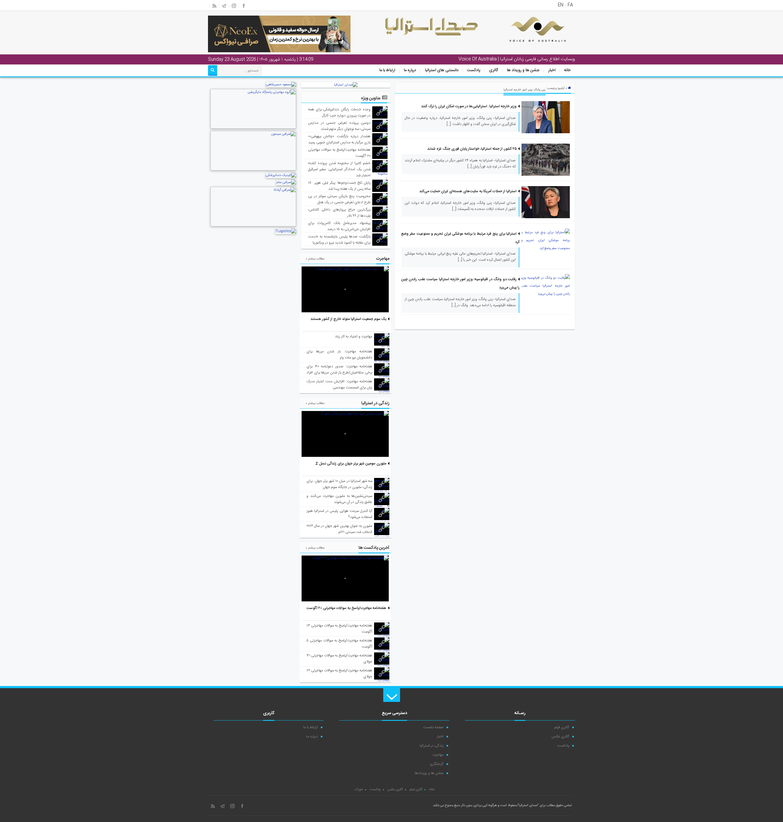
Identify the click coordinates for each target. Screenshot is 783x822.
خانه (567, 70)
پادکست (473, 70)
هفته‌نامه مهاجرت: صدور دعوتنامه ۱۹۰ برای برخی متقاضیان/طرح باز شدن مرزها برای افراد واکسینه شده (339, 372)
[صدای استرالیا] (529, 46)
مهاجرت (437, 755)
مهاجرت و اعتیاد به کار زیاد (353, 336)
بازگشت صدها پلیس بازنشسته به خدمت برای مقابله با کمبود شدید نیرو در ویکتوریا (339, 239)
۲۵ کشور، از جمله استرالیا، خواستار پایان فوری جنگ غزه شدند (472, 149)
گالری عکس (560, 736)
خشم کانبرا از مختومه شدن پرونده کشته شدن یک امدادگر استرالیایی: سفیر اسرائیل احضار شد (339, 169)
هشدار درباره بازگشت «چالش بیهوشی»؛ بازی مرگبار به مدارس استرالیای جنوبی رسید (339, 139)
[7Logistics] (285, 231)
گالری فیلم (562, 727)
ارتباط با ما (387, 70)
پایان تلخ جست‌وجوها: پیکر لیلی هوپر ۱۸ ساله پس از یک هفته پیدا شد (339, 186)
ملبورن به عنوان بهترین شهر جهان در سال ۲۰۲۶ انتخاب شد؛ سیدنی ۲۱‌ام (339, 529)
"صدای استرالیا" (528, 805)
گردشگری (436, 764)
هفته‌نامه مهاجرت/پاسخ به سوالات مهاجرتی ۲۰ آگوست (346, 608)
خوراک (358, 789)
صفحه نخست (433, 727)
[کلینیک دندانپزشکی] (281, 175)
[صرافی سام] (286, 182)
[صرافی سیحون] (253, 170)
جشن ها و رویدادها (429, 773)
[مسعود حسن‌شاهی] (281, 84)
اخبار (551, 70)
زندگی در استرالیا (431, 746)
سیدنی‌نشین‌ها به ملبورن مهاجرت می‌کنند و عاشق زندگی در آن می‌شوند (339, 499)
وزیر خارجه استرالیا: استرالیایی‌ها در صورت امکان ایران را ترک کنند (469, 106)
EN (560, 5)
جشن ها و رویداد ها (523, 70)
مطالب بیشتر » (315, 258)
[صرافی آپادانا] (253, 226)
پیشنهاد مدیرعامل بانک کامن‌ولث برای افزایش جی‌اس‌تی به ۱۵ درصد (339, 226)
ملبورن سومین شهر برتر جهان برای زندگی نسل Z (350, 464)
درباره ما (410, 70)
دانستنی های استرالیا (441, 70)
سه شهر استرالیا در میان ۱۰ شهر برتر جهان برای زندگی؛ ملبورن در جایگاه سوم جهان (339, 484)
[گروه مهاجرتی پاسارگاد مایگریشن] (253, 128)
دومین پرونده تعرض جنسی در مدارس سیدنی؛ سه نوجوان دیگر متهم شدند (339, 126)
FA (570, 5)
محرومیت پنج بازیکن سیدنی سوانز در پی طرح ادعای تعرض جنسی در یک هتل (339, 199)
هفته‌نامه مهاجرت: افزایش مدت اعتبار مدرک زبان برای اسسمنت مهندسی (339, 384)
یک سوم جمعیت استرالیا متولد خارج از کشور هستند (348, 319)
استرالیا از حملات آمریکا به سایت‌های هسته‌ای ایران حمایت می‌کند (468, 191)
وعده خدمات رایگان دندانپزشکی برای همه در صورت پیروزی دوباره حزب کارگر (339, 112)
